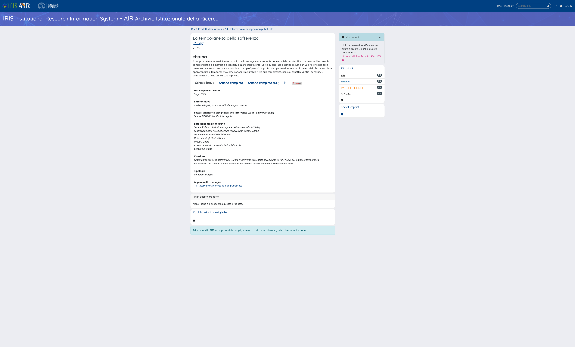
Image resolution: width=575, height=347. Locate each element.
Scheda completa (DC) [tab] (263, 83)
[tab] (286, 83)
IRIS (192, 29)
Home (498, 5)
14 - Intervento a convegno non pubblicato (249, 29)
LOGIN (568, 5)
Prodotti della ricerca (210, 29)
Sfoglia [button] (508, 5)
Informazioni (351, 37)
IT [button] (554, 5)
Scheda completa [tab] (231, 83)
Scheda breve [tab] (204, 83)
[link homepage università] (48, 6)
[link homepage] (17, 6)
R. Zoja (198, 43)
